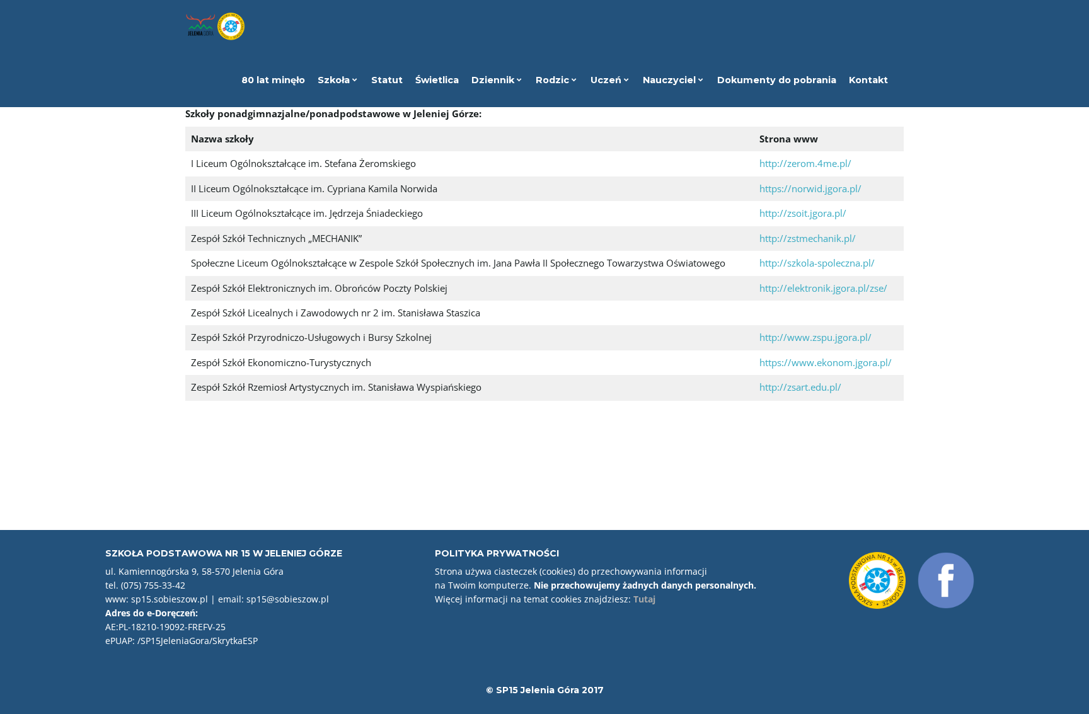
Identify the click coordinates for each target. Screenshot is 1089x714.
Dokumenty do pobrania (776, 80)
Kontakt (868, 80)
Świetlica (437, 80)
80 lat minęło (273, 80)
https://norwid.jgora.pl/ (810, 188)
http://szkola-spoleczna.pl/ (817, 262)
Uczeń (607, 80)
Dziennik (494, 80)
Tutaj (644, 599)
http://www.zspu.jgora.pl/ (815, 337)
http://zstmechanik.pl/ (807, 238)
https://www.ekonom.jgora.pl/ (825, 362)
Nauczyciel (670, 80)
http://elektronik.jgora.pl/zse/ (823, 288)
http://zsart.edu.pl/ (800, 387)
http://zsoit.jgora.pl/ (802, 213)
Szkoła (335, 80)
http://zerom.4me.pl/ (805, 163)
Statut (387, 80)
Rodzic (554, 80)
